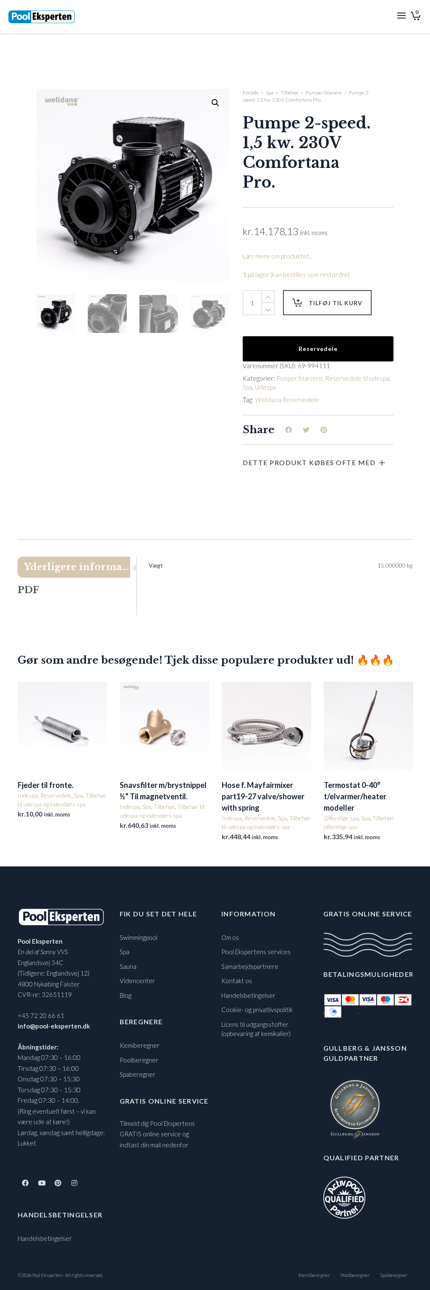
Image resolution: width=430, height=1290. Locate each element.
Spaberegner (137, 1074)
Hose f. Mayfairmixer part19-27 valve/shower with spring (263, 796)
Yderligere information (77, 567)
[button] (215, 102)
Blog (125, 995)
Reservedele (318, 348)
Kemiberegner (140, 1045)
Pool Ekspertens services (256, 951)
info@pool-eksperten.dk (54, 1026)
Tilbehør (290, 92)
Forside (251, 92)
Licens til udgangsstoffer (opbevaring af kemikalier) (256, 1029)
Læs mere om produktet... (278, 256)
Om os (230, 937)
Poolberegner (139, 1060)
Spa (269, 92)
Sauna (128, 966)
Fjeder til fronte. (45, 785)
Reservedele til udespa (357, 378)
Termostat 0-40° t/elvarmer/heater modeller (355, 796)
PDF (28, 590)
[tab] (77, 567)
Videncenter (137, 980)
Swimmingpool (138, 937)
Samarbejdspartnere (249, 966)
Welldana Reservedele (287, 399)
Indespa (28, 795)
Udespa (265, 387)
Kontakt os (236, 980)
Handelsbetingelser (45, 1238)
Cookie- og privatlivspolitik (257, 1009)
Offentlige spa (341, 818)
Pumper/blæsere (324, 92)
